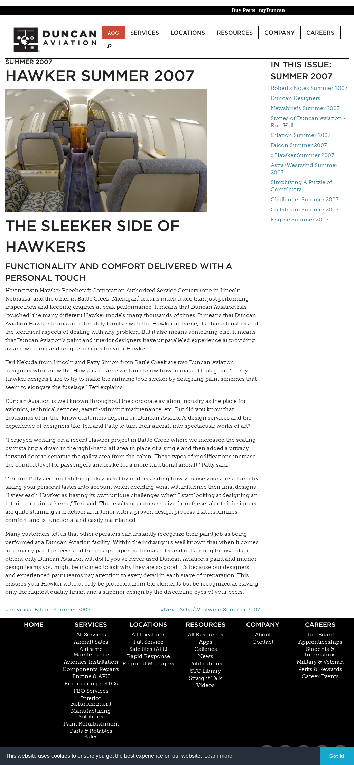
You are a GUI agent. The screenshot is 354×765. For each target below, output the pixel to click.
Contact (262, 642)
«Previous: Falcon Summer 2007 (48, 609)
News (205, 656)
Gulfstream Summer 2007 (305, 209)
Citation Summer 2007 (301, 135)
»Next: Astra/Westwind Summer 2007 (210, 609)
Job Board (320, 634)
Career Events (320, 676)
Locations (148, 624)
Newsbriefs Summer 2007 (305, 108)
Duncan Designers (295, 98)
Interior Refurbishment (91, 701)
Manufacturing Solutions (91, 713)
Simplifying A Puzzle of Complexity (301, 186)
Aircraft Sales (91, 642)
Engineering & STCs (91, 683)
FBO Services (91, 691)
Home (34, 624)
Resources (206, 624)
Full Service (148, 642)
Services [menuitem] (144, 32)
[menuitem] (109, 46)
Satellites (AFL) (148, 649)
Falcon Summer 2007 (299, 145)
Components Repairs (91, 669)
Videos (205, 685)
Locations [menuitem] (188, 32)
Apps (205, 642)
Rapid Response (148, 656)
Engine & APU (91, 676)
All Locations (148, 634)
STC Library (205, 671)
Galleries (205, 649)
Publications (205, 663)
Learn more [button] (218, 756)
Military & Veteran (320, 662)
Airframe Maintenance (91, 651)
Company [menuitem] (279, 32)
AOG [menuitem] (113, 33)
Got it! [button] (336, 756)
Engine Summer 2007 (300, 219)
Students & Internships (320, 651)
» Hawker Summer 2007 (302, 155)
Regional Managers (148, 663)
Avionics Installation (91, 662)
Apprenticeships (320, 642)
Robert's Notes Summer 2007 (309, 88)
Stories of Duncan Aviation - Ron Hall (308, 122)
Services (91, 624)
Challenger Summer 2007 (305, 199)
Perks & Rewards (320, 669)
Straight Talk (205, 678)
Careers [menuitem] (320, 32)
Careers (320, 624)
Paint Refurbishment (91, 724)
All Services (91, 634)
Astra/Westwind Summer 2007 (304, 169)
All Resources (205, 634)
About (263, 634)
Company (262, 624)
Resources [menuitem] (235, 32)
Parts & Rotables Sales (91, 733)
